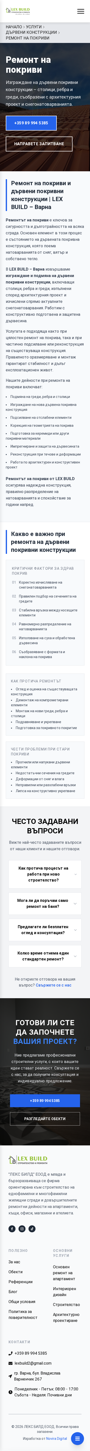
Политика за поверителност (22, 1314)
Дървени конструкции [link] (31, 32)
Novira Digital (56, 1439)
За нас (14, 1262)
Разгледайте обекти (45, 1119)
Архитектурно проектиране (66, 1317)
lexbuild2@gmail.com (33, 1363)
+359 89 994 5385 (31, 123)
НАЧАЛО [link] (14, 27)
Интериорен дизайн (64, 1291)
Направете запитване (39, 144)
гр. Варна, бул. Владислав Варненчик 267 (37, 1376)
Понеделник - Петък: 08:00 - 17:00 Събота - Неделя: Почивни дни (46, 1392)
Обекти (15, 1272)
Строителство (66, 1304)
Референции (20, 1281)
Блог (12, 1291)
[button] (80, 11)
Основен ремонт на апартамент (64, 1273)
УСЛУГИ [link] (34, 27)
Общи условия (21, 1301)
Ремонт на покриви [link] (28, 38)
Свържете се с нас (54, 985)
